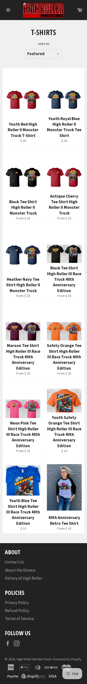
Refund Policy (17, 610)
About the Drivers (20, 570)
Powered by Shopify (67, 659)
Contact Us (14, 562)
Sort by (43, 44)
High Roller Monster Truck (34, 659)
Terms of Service (19, 618)
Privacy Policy (17, 602)
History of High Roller (23, 578)
